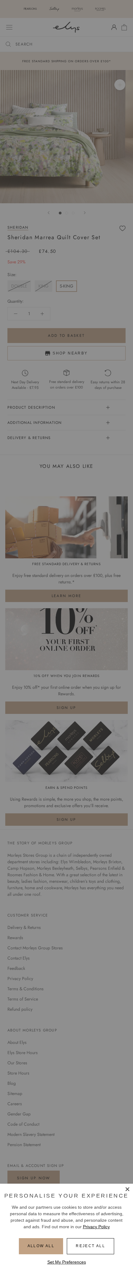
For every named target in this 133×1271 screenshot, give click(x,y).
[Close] (127, 1189)
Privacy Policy (96, 1226)
